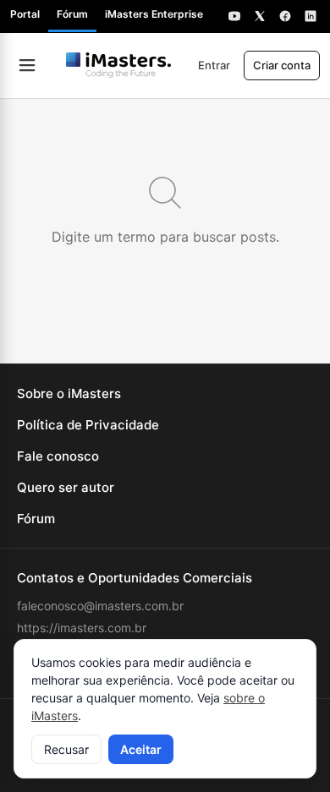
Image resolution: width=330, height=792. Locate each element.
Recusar (66, 749)
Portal (25, 14)
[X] (259, 16)
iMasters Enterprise (154, 14)
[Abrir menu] (27, 65)
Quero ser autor (65, 487)
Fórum (72, 14)
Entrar (214, 65)
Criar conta (282, 65)
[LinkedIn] (310, 16)
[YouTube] (234, 16)
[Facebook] (285, 16)
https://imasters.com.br (81, 627)
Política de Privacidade (88, 425)
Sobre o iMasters (69, 393)
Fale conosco (58, 456)
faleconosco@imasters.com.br (100, 605)
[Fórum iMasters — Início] (118, 65)
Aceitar (141, 749)
